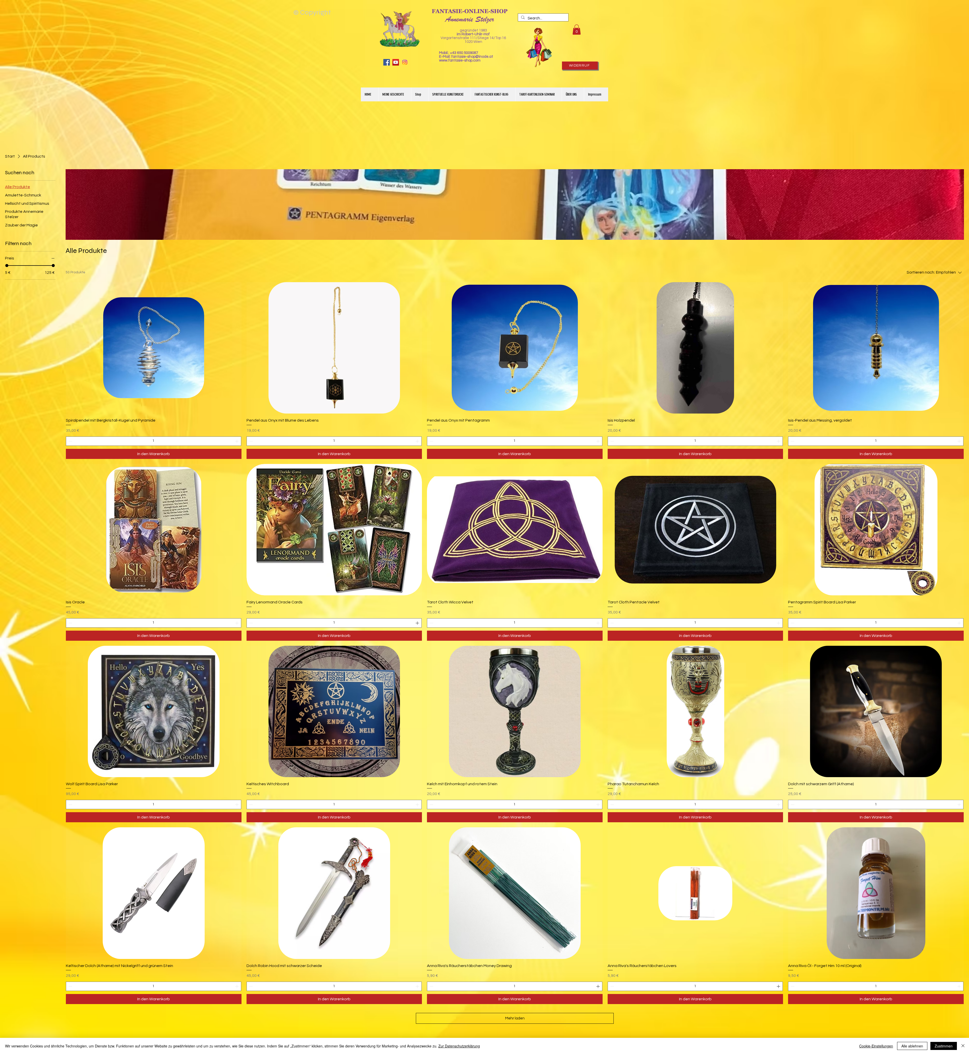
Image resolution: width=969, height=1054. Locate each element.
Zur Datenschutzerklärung (459, 1045)
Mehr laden (515, 1018)
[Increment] (237, 441)
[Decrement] (70, 441)
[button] (576, 29)
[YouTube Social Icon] (395, 62)
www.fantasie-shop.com (459, 60)
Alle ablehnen (912, 1045)
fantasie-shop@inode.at (472, 56)
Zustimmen (944, 1045)
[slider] (7, 266)
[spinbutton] (153, 441)
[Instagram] (404, 62)
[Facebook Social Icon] (386, 62)
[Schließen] (963, 1046)
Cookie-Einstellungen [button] (876, 1045)
